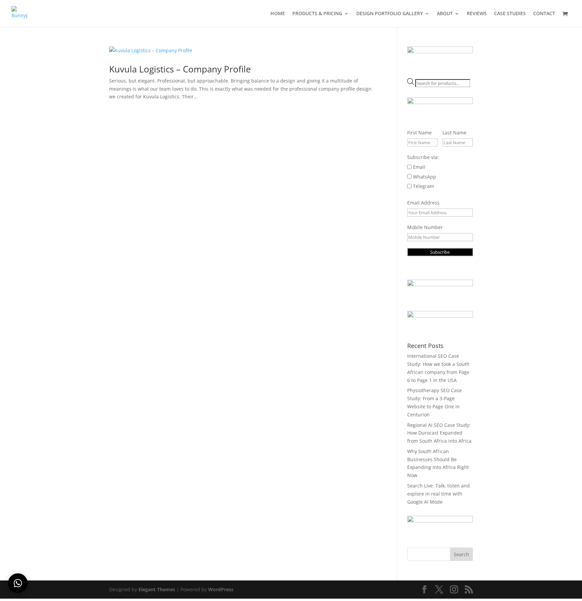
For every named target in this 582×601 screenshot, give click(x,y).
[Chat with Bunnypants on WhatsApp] (18, 583)
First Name (419, 132)
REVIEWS (477, 14)
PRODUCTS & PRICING (317, 14)
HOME (277, 14)
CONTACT (544, 14)
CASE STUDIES (510, 14)
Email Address (423, 202)
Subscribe (440, 252)
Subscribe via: (423, 157)
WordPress (220, 589)
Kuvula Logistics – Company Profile (180, 69)
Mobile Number (425, 227)
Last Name (454, 132)
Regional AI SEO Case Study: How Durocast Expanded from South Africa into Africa (439, 433)
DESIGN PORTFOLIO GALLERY (389, 14)
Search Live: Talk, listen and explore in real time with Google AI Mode (438, 493)
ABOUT (445, 14)
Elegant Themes (156, 589)
